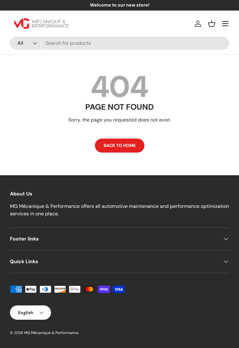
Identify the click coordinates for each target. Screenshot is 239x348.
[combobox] (119, 43)
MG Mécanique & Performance (51, 332)
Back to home (120, 145)
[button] (211, 23)
